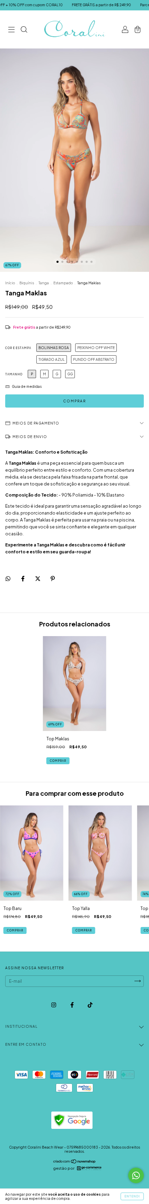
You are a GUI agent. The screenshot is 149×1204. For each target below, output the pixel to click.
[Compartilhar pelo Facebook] (23, 578)
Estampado (63, 283)
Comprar (58, 760)
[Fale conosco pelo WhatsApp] (136, 1175)
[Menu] (11, 30)
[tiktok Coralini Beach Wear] (90, 1004)
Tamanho (14, 374)
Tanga (43, 283)
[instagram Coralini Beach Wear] (54, 1004)
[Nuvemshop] (74, 1162)
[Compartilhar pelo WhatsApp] (8, 578)
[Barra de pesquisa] (23, 30)
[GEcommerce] (89, 1168)
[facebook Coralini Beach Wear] (72, 1004)
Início (10, 283)
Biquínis (26, 283)
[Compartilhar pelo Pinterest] (52, 578)
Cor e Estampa (18, 348)
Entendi (132, 1196)
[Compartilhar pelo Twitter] (38, 578)
